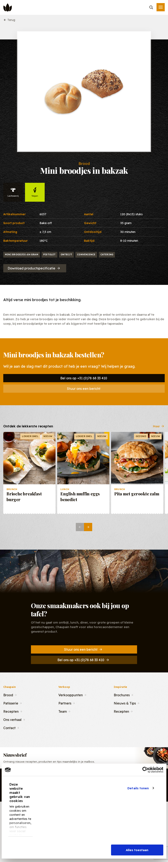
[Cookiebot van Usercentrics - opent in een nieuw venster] (145, 770)
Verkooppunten (70, 694)
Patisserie (10, 702)
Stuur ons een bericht (83, 389)
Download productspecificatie (31, 268)
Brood (8, 694)
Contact (9, 727)
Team (62, 711)
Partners (64, 702)
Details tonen (138, 788)
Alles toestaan (137, 850)
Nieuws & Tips (125, 702)
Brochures (122, 694)
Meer (156, 426)
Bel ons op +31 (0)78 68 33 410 (83, 378)
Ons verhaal (12, 719)
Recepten (11, 711)
